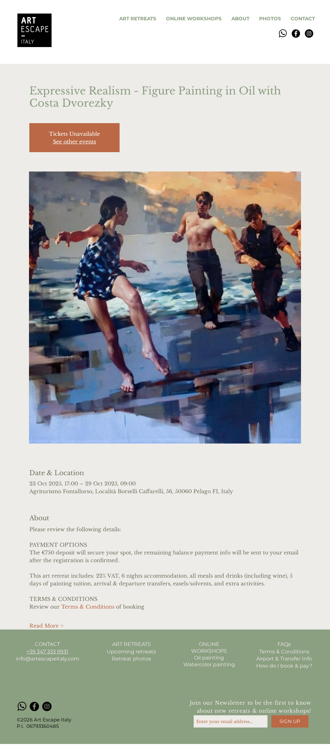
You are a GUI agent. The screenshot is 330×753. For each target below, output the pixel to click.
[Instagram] (309, 33)
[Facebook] (296, 33)
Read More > (46, 625)
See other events (74, 141)
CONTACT (47, 644)
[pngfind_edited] (282, 33)
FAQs (284, 644)
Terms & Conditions (284, 652)
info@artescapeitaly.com (47, 659)
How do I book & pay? (284, 666)
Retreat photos (131, 659)
